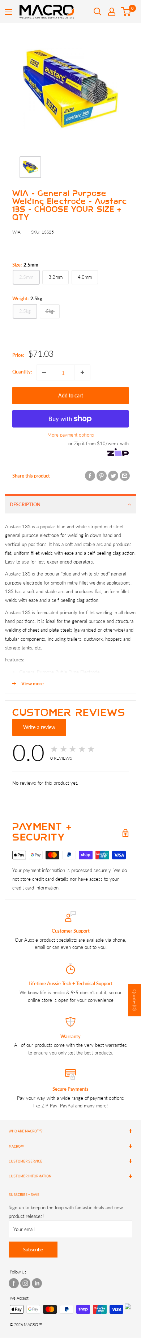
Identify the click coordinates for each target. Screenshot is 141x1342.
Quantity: (22, 372)
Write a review (39, 727)
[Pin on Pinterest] (102, 476)
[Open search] (98, 12)
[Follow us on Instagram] (25, 1283)
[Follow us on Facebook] (14, 1283)
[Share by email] (125, 476)
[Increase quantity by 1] (82, 372)
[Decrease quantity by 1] (44, 372)
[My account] (111, 12)
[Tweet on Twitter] (113, 476)
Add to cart (70, 395)
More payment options (70, 435)
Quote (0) (135, 1000)
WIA (16, 232)
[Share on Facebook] (90, 476)
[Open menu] (8, 12)
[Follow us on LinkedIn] (37, 1283)
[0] (126, 11)
